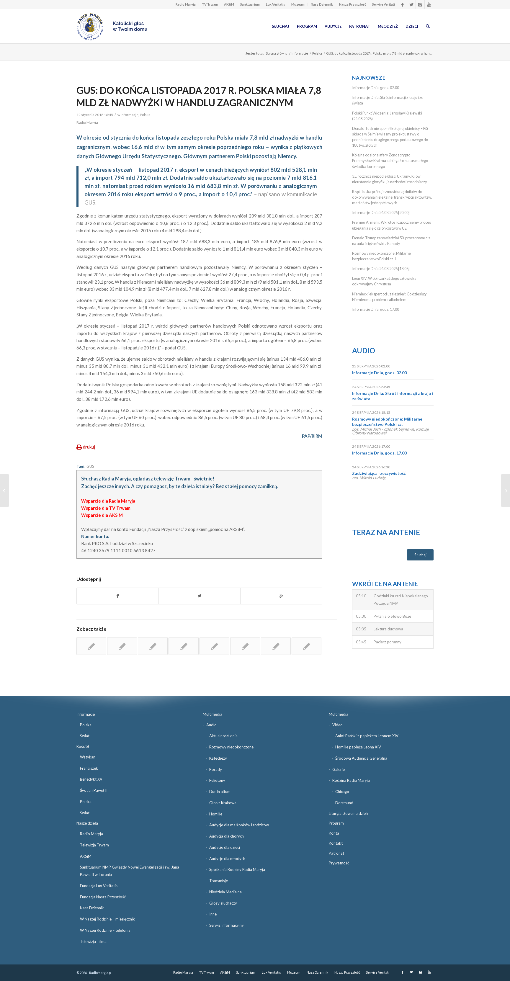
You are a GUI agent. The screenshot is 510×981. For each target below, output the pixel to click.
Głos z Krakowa (222, 802)
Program (336, 823)
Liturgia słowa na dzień (348, 813)
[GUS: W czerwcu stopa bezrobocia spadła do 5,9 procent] (91, 646)
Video (337, 724)
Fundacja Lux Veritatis (98, 885)
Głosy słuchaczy (223, 903)
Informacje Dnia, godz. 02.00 (375, 87)
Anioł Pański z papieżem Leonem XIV (366, 735)
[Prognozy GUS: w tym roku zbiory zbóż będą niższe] (183, 646)
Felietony (217, 780)
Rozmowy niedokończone (231, 747)
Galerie (338, 769)
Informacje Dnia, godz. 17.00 (375, 309)
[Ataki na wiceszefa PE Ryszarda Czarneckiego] (4, 490)
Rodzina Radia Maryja (351, 780)
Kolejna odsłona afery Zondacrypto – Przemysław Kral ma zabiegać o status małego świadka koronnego (390, 161)
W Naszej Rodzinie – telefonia (105, 930)
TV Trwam (210, 4)
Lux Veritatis (275, 4)
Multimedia (212, 714)
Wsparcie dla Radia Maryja (108, 500)
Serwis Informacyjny (226, 925)
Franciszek (89, 768)
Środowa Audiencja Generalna (361, 758)
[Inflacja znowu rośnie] (153, 646)
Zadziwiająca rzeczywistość (379, 473)
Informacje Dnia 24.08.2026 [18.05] (381, 268)
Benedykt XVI (92, 779)
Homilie (215, 814)
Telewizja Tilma (93, 941)
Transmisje (218, 880)
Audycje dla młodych (227, 858)
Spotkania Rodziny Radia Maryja (237, 869)
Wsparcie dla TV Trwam (105, 508)
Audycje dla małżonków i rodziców (239, 825)
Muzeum (298, 4)
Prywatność (339, 863)
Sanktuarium (250, 4)
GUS (90, 466)
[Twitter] (411, 4)
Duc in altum (220, 791)
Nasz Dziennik (322, 4)
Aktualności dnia (223, 735)
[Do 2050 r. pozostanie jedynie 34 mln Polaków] (122, 646)
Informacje (300, 53)
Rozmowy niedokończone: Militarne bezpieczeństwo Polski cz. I (387, 421)
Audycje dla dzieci (224, 847)
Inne (213, 914)
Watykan (87, 757)
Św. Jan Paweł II (93, 790)
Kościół (82, 746)
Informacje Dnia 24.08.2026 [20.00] (381, 212)
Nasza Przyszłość (352, 4)
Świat (84, 735)
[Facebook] (402, 4)
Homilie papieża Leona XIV (358, 747)
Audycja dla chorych (226, 836)
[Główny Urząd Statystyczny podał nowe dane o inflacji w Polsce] (214, 646)
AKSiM (229, 4)
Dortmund (344, 802)
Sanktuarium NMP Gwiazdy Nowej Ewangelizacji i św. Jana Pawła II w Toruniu (129, 871)
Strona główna (276, 53)
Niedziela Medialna (225, 892)
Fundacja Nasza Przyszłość (103, 897)
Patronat (336, 853)
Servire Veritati (383, 4)
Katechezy (218, 758)
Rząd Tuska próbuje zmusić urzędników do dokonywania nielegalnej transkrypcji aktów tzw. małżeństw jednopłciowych (392, 197)
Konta (334, 833)
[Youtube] (429, 4)
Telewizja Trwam (94, 845)
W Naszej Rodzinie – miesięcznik (107, 919)
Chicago (342, 791)
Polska (317, 53)
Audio (363, 350)
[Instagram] (420, 4)
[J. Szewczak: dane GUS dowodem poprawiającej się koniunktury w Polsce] (245, 646)
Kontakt (336, 843)
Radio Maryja (186, 4)
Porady (215, 769)
